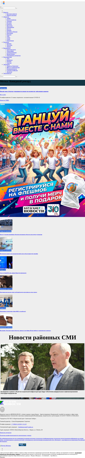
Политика (6, 42)
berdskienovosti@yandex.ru (25, 427)
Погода (9, 28)
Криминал (10, 60)
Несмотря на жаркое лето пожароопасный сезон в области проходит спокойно (19, 253)
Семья (8, 37)
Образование (10, 27)
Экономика (6, 64)
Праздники (10, 33)
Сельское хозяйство (12, 70)
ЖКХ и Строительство (13, 67)
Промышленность (12, 69)
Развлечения (10, 40)
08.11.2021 (3, 94)
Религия (9, 34)
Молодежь (10, 25)
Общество (6, 17)
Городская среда (11, 49)
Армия (8, 18)
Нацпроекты (6, 48)
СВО (8, 36)
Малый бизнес (11, 54)
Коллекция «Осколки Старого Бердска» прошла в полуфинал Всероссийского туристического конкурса (25, 330)
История (9, 22)
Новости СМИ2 (4, 100)
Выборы (9, 43)
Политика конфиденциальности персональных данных (15, 435)
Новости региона (11, 15)
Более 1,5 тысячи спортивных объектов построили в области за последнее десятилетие (21, 234)
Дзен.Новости (7, 73)
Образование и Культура (14, 55)
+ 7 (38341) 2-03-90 (16, 424)
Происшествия (7, 57)
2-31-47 (24, 424)
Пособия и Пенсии (12, 31)
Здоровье (9, 21)
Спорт (8, 39)
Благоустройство (11, 20)
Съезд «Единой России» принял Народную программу (13, 273)
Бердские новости (12, 14)
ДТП (8, 58)
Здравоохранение (12, 52)
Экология (9, 72)
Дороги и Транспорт (12, 66)
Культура (9, 24)
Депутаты (9, 45)
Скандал (9, 63)
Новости (5, 12)
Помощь (9, 30)
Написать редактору (5, 432)
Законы (9, 46)
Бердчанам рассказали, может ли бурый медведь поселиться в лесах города (18, 292)
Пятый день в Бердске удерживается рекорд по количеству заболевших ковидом (24, 91)
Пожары (9, 61)
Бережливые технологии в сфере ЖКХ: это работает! (13, 311)
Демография (10, 51)
